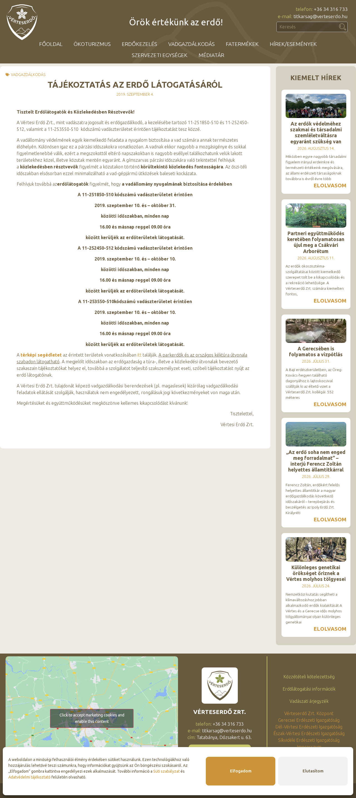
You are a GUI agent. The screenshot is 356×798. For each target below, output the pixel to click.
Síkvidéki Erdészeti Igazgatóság (309, 740)
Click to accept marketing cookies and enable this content (92, 718)
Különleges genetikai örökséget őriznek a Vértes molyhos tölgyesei (316, 573)
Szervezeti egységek (159, 55)
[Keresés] (343, 27)
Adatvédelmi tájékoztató (29, 777)
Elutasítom (313, 770)
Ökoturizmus (92, 44)
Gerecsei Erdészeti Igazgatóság (309, 720)
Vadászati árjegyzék (309, 701)
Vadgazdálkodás (191, 44)
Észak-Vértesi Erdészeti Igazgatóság (309, 733)
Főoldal (51, 44)
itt (139, 354)
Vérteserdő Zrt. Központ (308, 713)
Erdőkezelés (139, 44)
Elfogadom (240, 770)
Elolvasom (329, 185)
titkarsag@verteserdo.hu (227, 730)
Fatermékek (242, 44)
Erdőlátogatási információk (309, 688)
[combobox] (307, 27)
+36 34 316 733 (228, 723)
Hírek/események (293, 44)
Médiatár (211, 55)
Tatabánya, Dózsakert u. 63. (224, 737)
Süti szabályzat (166, 771)
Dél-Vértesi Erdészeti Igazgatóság (308, 726)
